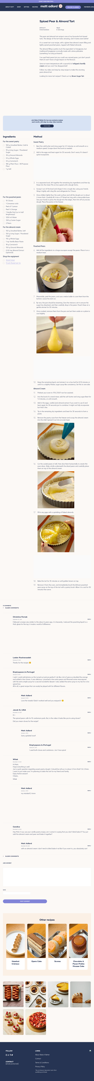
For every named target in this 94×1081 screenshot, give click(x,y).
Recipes (35, 7)
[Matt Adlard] (51, 6)
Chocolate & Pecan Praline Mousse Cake (78, 963)
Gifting (26, 7)
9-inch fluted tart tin (13, 263)
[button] (34, 19)
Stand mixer (10, 260)
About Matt (9, 7)
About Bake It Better (42, 1055)
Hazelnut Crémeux (15, 962)
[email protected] (12, 1064)
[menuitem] (9, 7)
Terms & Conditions (42, 1062)
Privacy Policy (40, 1066)
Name (4, 890)
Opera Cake (36, 961)
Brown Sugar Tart (78, 76)
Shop (19, 7)
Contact (38, 1059)
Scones (57, 961)
